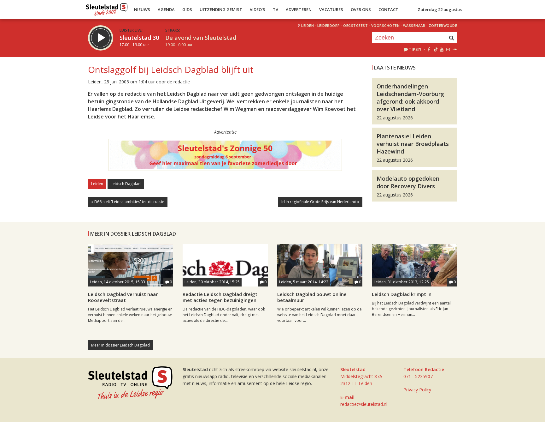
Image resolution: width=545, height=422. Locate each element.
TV (275, 9)
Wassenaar (414, 25)
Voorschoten (385, 25)
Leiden (307, 25)
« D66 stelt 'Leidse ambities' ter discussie (127, 201)
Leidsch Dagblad (126, 183)
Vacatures (331, 9)
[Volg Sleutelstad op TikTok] (435, 49)
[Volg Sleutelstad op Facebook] (428, 49)
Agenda (166, 9)
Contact (388, 9)
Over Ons (361, 9)
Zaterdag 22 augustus (440, 9)
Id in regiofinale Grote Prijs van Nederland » (320, 201)
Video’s (257, 9)
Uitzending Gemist (221, 9)
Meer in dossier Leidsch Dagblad (120, 345)
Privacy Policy (417, 390)
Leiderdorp (328, 25)
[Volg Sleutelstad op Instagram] (448, 49)
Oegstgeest (355, 25)
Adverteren (299, 9)
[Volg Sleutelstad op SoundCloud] (454, 49)
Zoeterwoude (443, 25)
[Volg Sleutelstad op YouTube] (441, 49)
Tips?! (415, 49)
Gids (187, 9)
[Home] (106, 8)
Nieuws (142, 9)
